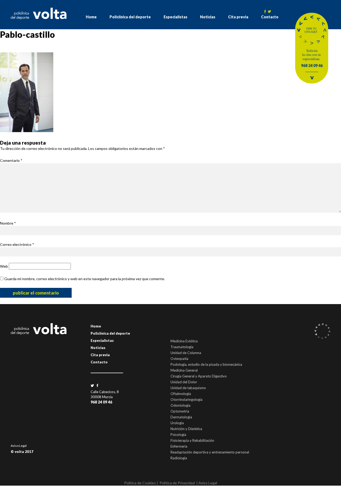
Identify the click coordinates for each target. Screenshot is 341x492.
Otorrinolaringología (186, 399)
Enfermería (178, 446)
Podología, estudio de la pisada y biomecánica (206, 364)
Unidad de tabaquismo (188, 388)
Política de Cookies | (141, 483)
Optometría (179, 411)
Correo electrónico (17, 244)
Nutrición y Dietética (186, 429)
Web (4, 266)
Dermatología (181, 417)
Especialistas (175, 17)
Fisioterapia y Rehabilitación (192, 440)
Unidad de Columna (185, 353)
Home (91, 17)
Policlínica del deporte (130, 17)
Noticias (207, 17)
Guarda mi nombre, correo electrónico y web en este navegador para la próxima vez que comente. (84, 278)
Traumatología (181, 347)
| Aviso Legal (206, 483)
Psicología (178, 434)
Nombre (8, 223)
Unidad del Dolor (183, 382)
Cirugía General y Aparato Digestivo (198, 376)
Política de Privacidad (177, 483)
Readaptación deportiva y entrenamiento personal (209, 452)
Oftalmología (180, 394)
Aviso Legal (19, 446)
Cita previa (238, 17)
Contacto (269, 17)
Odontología (180, 405)
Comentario (11, 160)
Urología (177, 423)
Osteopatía (179, 358)
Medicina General (184, 370)
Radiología (178, 458)
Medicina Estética (184, 341)
